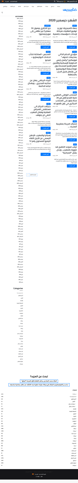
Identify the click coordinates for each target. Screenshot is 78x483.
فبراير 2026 (20, 34)
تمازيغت (21, 313)
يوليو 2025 (20, 51)
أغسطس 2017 (20, 236)
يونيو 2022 (20, 130)
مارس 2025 (20, 62)
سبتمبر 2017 (20, 234)
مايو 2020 (21, 191)
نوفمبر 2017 (20, 229)
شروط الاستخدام (13, 1)
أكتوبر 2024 (20, 64)
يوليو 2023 (20, 97)
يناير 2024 (21, 87)
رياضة (48, 78)
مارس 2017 (21, 249)
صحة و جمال (20, 344)
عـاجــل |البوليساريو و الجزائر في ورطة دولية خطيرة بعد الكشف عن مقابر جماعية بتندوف (39, 385)
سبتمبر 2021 (20, 150)
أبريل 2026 (21, 29)
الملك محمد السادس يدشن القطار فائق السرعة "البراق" (39, 381)
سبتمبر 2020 (20, 181)
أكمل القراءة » (72, 47)
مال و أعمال (26, 6)
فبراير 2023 (20, 110)
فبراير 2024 (20, 84)
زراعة (22, 331)
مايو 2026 (21, 26)
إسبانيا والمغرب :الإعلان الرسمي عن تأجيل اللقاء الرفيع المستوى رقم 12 (40, 138)
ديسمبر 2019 (20, 203)
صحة (75, 144)
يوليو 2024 (20, 72)
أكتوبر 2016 (20, 262)
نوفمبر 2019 (20, 206)
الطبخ (21, 306)
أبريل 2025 (21, 59)
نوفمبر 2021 (20, 148)
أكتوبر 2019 (20, 209)
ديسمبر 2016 (20, 257)
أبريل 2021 (21, 163)
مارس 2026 (20, 31)
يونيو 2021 (21, 158)
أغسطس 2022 (20, 125)
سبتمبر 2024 (20, 67)
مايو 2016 (21, 274)
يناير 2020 (21, 201)
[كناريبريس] (70, 10)
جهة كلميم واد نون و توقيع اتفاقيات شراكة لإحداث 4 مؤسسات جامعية (65, 31)
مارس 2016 (21, 280)
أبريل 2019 (21, 224)
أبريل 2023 (21, 105)
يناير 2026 (21, 36)
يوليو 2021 (21, 155)
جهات (33, 6)
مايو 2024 (21, 77)
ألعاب (22, 298)
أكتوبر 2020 (20, 178)
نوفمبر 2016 (20, 259)
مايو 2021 (21, 160)
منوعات (21, 364)
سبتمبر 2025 (20, 46)
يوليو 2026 (20, 21)
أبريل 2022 (21, 135)
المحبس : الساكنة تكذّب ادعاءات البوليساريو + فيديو (40, 57)
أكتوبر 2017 (20, 231)
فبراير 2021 (20, 168)
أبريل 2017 (21, 247)
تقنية (21, 308)
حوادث (46, 6)
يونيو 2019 (21, 219)
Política (21, 290)
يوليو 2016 (21, 269)
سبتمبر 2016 (20, 264)
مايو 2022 (21, 133)
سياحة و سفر (20, 334)
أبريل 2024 (21, 79)
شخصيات (21, 339)
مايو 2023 (21, 102)
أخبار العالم (20, 295)
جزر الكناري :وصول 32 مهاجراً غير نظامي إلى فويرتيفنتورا (40, 31)
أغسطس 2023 (20, 94)
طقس (21, 346)
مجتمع (52, 6)
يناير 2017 (21, 254)
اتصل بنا (7, 1)
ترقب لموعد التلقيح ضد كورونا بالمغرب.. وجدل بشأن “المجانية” (66, 150)
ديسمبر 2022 (20, 115)
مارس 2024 (20, 82)
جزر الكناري (5, 6)
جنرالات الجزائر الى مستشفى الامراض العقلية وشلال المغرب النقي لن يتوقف (40, 110)
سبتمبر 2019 (20, 211)
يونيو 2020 (20, 188)
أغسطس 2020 (20, 183)
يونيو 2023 (20, 100)
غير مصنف (21, 349)
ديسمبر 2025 (20, 39)
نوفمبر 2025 (20, 41)
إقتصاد (19, 6)
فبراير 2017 (21, 252)
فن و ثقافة (12, 6)
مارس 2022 (20, 138)
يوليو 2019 (21, 216)
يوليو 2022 (20, 127)
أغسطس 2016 (20, 267)
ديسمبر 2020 (20, 173)
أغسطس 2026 (20, 18)
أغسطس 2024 (20, 69)
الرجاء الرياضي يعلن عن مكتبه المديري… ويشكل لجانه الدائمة (39, 83)
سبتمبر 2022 (20, 122)
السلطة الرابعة (20, 303)
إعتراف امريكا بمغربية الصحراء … (66, 125)
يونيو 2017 (21, 241)
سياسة (58, 6)
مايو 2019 (21, 221)
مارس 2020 (20, 196)
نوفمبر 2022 (20, 117)
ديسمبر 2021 (20, 145)
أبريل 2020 (21, 193)
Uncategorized (20, 293)
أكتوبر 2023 (20, 89)
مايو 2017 (21, 244)
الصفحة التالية (33, 175)
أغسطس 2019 (20, 214)
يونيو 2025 (20, 54)
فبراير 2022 (20, 140)
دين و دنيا (21, 326)
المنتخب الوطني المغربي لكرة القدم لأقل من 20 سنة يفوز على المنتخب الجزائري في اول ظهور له (65, 99)
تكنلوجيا (21, 311)
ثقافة (21, 316)
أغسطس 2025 (20, 49)
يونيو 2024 (20, 74)
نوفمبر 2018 (20, 226)
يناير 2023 (21, 112)
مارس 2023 (20, 107)
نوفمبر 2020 (20, 176)
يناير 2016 (21, 282)
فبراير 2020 (20, 198)
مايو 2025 (21, 56)
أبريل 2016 (21, 277)
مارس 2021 (21, 165)
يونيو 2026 (20, 24)
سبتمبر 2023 (20, 92)
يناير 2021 (21, 171)
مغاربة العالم (39, 6)
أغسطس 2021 (20, 153)
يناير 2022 (21, 143)
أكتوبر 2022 (20, 120)
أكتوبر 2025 (20, 44)
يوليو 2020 (20, 186)
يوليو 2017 (21, 239)
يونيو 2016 (21, 272)
